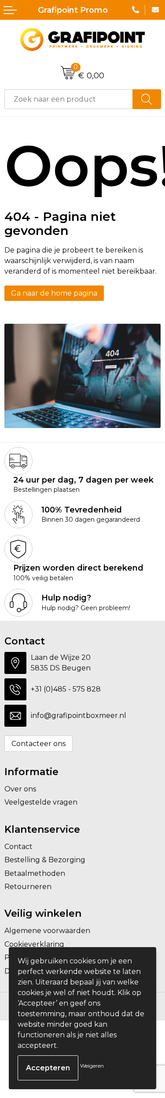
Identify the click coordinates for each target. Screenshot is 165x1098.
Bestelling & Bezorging (44, 860)
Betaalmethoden (34, 873)
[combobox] (68, 99)
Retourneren (27, 886)
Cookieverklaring (34, 944)
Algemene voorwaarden (47, 930)
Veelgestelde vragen (40, 802)
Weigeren (92, 1065)
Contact (18, 846)
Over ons (20, 789)
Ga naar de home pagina (54, 293)
